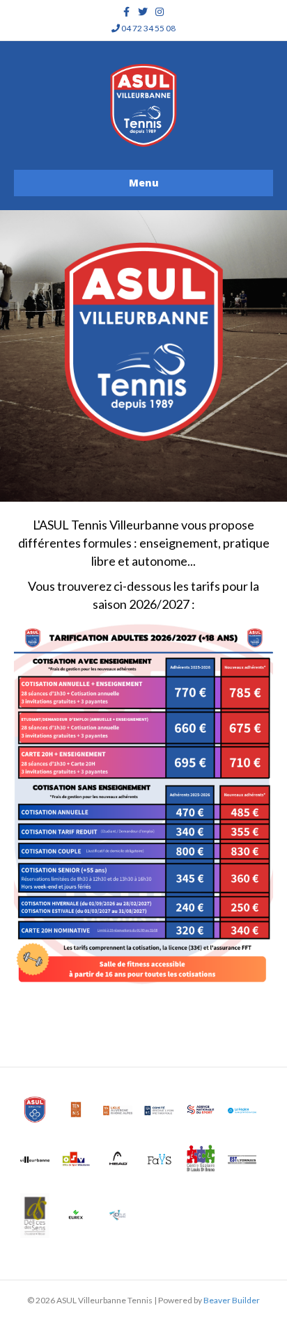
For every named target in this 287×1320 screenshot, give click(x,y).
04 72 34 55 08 (148, 28)
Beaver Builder (231, 1300)
